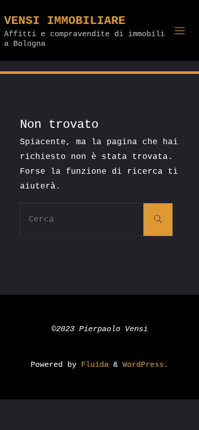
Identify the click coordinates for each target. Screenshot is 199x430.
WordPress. (145, 365)
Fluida (93, 365)
